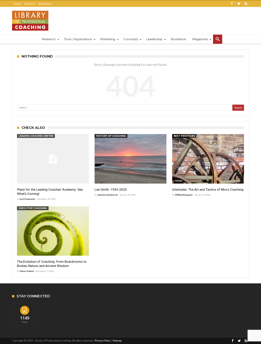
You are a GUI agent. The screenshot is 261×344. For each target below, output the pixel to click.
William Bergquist (184, 195)
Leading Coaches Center (36, 135)
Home (17, 3)
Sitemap (117, 340)
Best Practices (184, 135)
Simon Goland (27, 271)
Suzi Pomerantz (27, 199)
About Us (29, 3)
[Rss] (246, 4)
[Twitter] (239, 4)
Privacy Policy (102, 340)
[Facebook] (232, 4)
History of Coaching (111, 135)
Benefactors (45, 3)
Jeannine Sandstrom (107, 195)
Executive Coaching (33, 208)
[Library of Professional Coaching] (30, 10)
